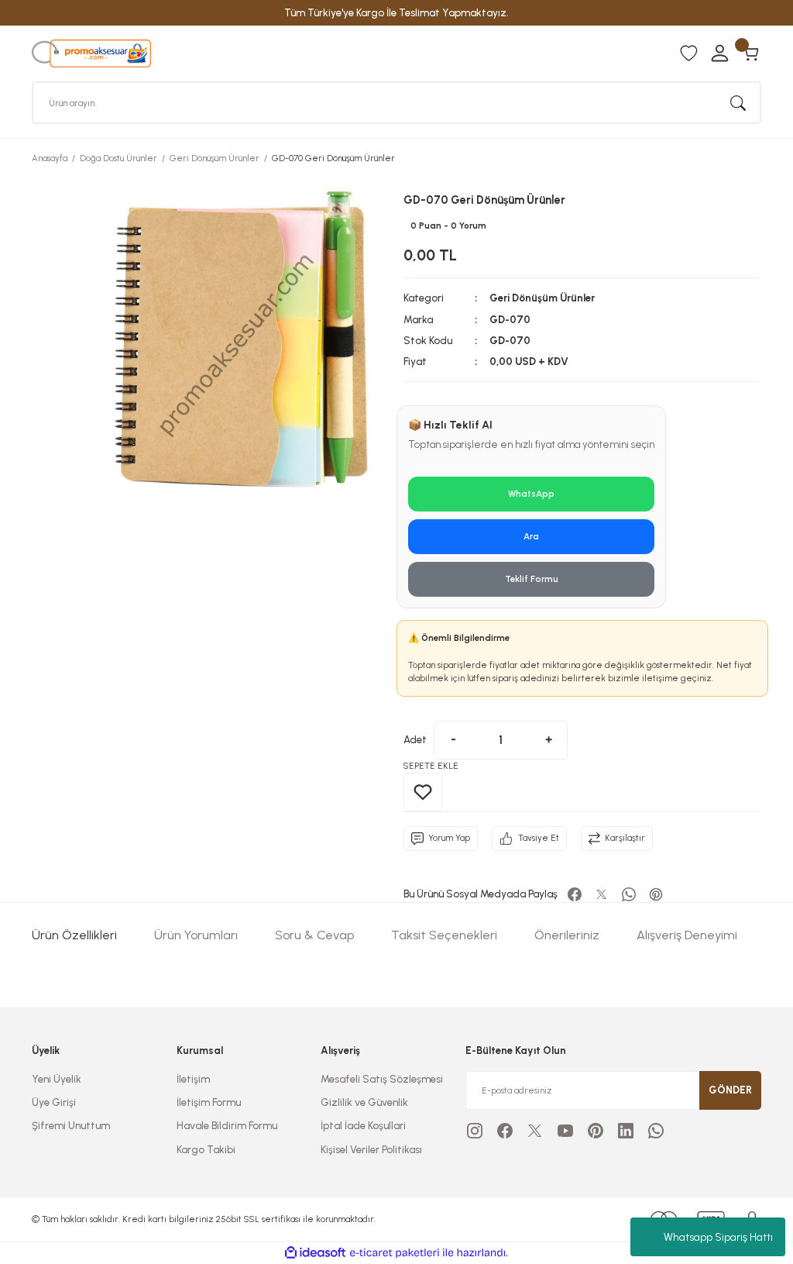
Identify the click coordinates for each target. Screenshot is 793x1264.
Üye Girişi (54, 1102)
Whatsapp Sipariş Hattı (718, 1237)
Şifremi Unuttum (71, 1125)
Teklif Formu (531, 578)
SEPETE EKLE (430, 765)
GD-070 (509, 319)
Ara (531, 536)
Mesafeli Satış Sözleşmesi (382, 1079)
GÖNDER (730, 1089)
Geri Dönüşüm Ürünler (542, 297)
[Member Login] (719, 53)
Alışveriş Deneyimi (687, 935)
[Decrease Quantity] (453, 740)
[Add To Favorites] (422, 792)
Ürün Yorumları (196, 935)
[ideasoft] (315, 1253)
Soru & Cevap (314, 935)
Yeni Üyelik (56, 1079)
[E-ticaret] (394, 1252)
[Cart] (750, 53)
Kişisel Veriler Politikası (371, 1149)
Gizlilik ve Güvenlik (364, 1102)
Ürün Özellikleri (74, 935)
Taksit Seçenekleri (444, 935)
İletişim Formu (209, 1102)
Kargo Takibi (206, 1149)
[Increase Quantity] (548, 740)
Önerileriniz (566, 935)
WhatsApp (531, 493)
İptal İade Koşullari (363, 1125)
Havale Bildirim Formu (227, 1125)
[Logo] (91, 52)
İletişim (193, 1079)
